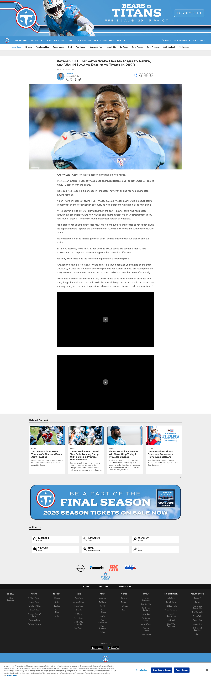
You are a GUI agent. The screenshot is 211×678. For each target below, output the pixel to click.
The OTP (102, 606)
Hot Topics (78, 614)
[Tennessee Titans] (105, 659)
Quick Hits (79, 610)
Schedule (10, 594)
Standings (56, 616)
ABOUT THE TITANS (197, 594)
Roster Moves (78, 606)
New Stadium (146, 634)
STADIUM (146, 594)
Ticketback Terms (34, 620)
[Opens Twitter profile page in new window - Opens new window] (71, 79)
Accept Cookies (182, 670)
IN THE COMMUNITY (171, 594)
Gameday (124, 598)
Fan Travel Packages (34, 624)
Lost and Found (146, 624)
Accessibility (198, 624)
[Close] (207, 670)
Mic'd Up (102, 616)
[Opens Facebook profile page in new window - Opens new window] (67, 79)
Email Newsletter (197, 612)
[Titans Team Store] (105, 576)
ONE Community (171, 606)
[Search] (163, 40)
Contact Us (197, 598)
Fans (123, 610)
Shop (197, 634)
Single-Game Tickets (34, 606)
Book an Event (146, 614)
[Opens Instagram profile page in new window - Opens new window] (75, 79)
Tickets (34, 594)
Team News (79, 598)
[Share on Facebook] (136, 76)
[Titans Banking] (97, 568)
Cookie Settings (142, 670)
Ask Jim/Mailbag (78, 602)
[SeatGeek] (114, 568)
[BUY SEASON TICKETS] (105, 502)
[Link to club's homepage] (7, 40)
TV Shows (102, 602)
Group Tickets (34, 610)
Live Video (102, 598)
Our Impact (171, 620)
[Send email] (146, 76)
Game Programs (79, 628)
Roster (57, 602)
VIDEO (102, 594)
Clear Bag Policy (146, 604)
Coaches (57, 606)
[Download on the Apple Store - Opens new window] (97, 648)
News (79, 594)
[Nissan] (80, 568)
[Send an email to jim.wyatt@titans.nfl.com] (79, 79)
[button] (105, 319)
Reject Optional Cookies (162, 670)
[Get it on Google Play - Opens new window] (113, 649)
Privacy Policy (197, 616)
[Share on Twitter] (141, 76)
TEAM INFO (56, 594)
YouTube (102, 632)
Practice (124, 602)
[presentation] (181, 477)
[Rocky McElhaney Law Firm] (130, 568)
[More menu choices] (124, 40)
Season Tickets (34, 602)
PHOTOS (124, 594)
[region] (105, 670)
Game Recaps (78, 618)
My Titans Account (34, 598)
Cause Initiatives (171, 602)
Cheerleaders (124, 606)
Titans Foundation (171, 610)
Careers (197, 602)
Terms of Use (197, 620)
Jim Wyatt (69, 73)
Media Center (171, 598)
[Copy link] (151, 75)
